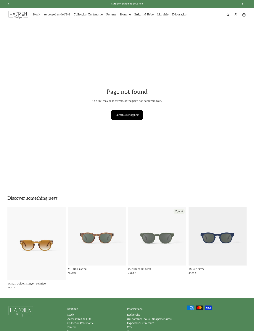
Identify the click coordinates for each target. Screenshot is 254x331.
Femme (71, 327)
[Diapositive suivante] (60, 244)
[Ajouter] (60, 274)
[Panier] (244, 15)
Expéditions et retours (140, 323)
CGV (129, 327)
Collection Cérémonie (80, 323)
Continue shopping (127, 114)
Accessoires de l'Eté (79, 319)
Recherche (133, 314)
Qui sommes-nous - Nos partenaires (149, 319)
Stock (70, 314)
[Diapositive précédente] (13, 244)
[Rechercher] (228, 15)
